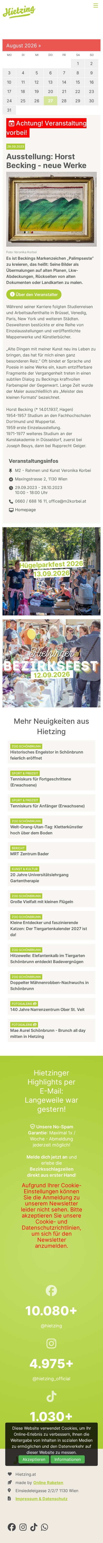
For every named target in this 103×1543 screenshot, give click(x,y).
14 (64, 82)
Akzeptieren (33, 1459)
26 (36, 100)
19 (36, 91)
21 (64, 91)
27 (50, 100)
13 (50, 82)
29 (77, 100)
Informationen (67, 1459)
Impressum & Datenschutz (42, 1498)
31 (9, 110)
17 (9, 91)
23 (91, 91)
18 (23, 91)
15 (78, 82)
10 (9, 82)
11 (23, 82)
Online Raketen (48, 1482)
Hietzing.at (19, 12)
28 (64, 100)
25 (23, 100)
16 (92, 82)
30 (91, 100)
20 (50, 91)
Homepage (25, 509)
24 (9, 100)
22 (77, 91)
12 (36, 82)
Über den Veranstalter (36, 294)
